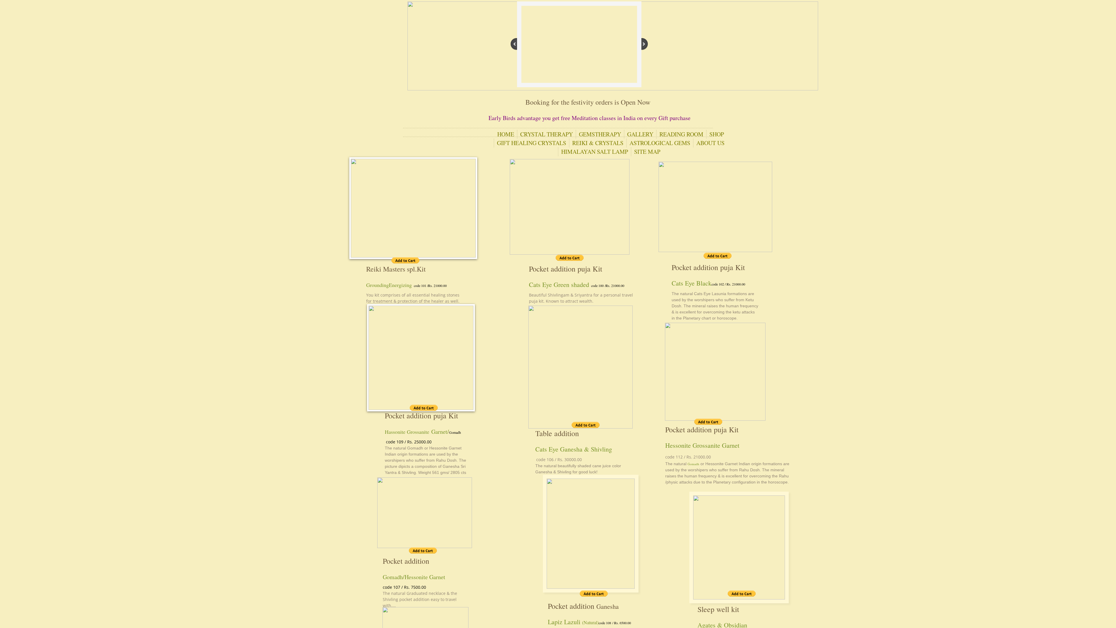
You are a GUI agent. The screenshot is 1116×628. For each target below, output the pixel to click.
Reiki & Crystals (597, 143)
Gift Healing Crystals (531, 143)
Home (505, 134)
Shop (716, 134)
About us (710, 143)
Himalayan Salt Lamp (594, 152)
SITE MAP (647, 152)
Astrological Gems (659, 143)
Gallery (640, 134)
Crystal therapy (546, 134)
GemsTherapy (600, 134)
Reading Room (681, 134)
